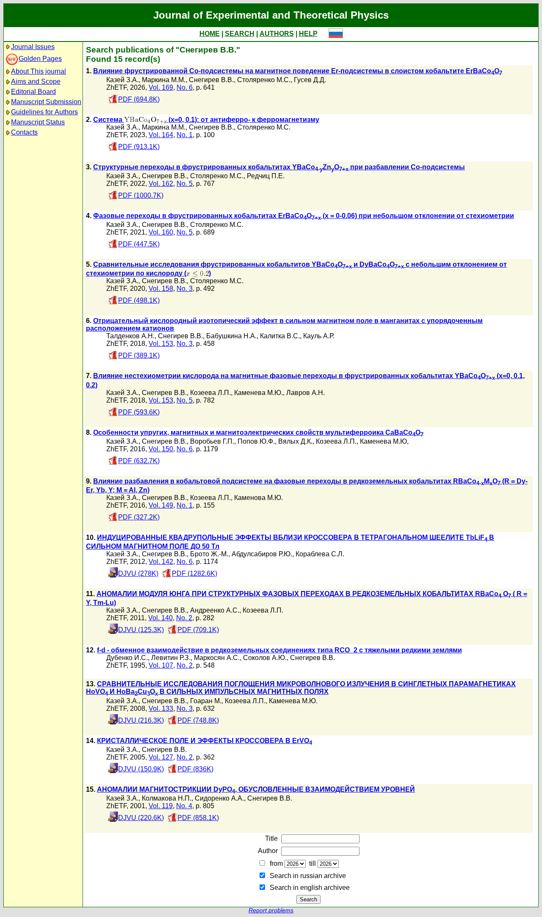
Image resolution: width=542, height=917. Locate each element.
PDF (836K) (195, 769)
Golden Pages (40, 58)
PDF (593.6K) (139, 412)
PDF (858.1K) (198, 817)
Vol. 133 (161, 708)
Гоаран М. (205, 700)
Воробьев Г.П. (212, 441)
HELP (308, 33)
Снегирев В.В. (211, 79)
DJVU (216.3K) (141, 720)
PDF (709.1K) (198, 629)
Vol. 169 (161, 87)
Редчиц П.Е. (266, 176)
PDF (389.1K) (139, 355)
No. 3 (185, 288)
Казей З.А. (122, 79)
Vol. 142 (161, 561)
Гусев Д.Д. (310, 79)
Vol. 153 (161, 343)
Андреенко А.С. (214, 610)
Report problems (271, 910)
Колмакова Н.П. (166, 798)
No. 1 (185, 134)
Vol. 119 (161, 805)
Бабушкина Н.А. (231, 336)
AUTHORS (277, 33)
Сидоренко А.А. (219, 798)
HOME (209, 33)
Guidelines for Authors (44, 112)
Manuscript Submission (46, 101)
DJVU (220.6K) (141, 817)
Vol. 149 (161, 505)
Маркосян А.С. (217, 657)
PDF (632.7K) (139, 460)
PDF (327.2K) (139, 517)
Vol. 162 (161, 183)
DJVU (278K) (138, 573)
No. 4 (184, 805)
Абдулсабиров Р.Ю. (262, 554)
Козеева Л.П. (210, 392)
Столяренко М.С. (263, 79)
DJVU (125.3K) (141, 629)
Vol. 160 (161, 232)
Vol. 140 (160, 617)
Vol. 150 (161, 449)
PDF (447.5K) (139, 244)
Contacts (24, 132)
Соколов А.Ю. (265, 657)
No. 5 (185, 183)
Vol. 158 (161, 288)
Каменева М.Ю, (384, 441)
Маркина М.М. (163, 79)
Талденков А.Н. (130, 336)
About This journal (38, 71)
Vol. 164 (161, 134)
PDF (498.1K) (139, 300)
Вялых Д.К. (295, 441)
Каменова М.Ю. (258, 497)
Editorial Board (33, 91)
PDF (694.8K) (139, 99)
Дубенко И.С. (127, 657)
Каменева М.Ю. (258, 392)
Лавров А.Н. (305, 392)
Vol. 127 (161, 757)
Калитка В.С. (280, 336)
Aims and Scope (36, 81)
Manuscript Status (38, 122)
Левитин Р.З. (171, 657)
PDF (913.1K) (139, 146)
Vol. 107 (161, 665)
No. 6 (185, 87)
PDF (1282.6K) (194, 573)
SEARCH (239, 33)
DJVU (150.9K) (141, 769)
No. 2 (184, 617)
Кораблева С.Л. (320, 554)
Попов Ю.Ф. (256, 441)
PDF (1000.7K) (140, 195)
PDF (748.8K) (198, 720)
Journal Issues (33, 46)
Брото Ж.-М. (209, 554)
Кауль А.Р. (319, 336)
